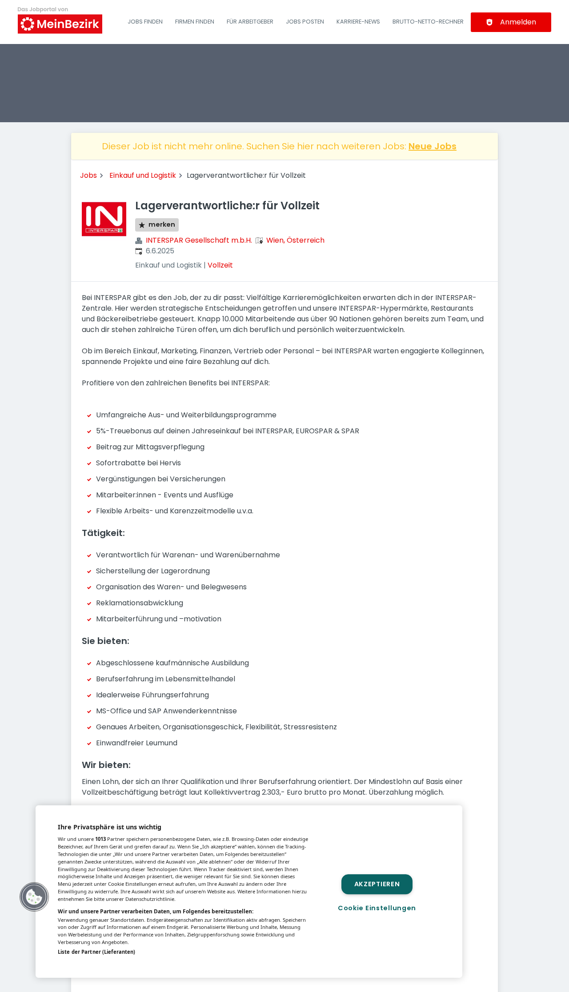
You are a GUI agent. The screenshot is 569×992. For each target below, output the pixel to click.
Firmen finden (194, 21)
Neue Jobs (433, 146)
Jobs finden (145, 21)
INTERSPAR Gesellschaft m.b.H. (199, 240)
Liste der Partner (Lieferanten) (96, 951)
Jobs (88, 175)
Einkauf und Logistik (142, 175)
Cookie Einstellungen (377, 908)
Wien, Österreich (295, 240)
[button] (34, 897)
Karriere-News (358, 21)
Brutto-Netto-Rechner (428, 21)
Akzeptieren (377, 884)
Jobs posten (305, 21)
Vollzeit (220, 265)
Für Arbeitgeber (250, 21)
